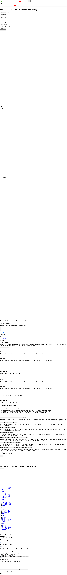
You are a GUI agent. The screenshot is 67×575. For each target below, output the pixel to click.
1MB (37, 473)
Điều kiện (4, 479)
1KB (1, 473)
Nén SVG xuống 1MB (6, 528)
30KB (15, 473)
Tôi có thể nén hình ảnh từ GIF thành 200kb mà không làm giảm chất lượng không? (13, 417)
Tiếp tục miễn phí (25, 569)
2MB (39, 473)
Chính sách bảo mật (6, 531)
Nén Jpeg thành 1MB (6, 488)
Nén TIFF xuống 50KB (6, 518)
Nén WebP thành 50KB (6, 502)
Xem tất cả (4, 489)
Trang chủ (4, 530)
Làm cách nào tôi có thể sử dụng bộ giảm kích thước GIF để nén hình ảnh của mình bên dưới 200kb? (16, 447)
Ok (0, 573)
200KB (29, 473)
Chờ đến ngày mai (25, 556)
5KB (3, 473)
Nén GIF (3, 509)
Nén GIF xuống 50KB (6, 510)
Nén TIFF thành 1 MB (6, 520)
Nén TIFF (4, 517)
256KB (32, 473)
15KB (8, 473)
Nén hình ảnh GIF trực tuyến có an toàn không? (7, 427)
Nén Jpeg (4, 485)
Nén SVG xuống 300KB (6, 527)
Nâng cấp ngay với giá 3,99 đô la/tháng (16, 556)
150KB (26, 473)
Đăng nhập (25, 1)
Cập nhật (1, 468)
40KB (18, 473)
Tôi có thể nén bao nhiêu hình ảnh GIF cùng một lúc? (8, 422)
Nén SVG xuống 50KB (6, 526)
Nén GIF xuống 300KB (6, 511)
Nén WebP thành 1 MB (6, 504)
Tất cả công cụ (10, 1)
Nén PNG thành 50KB (6, 494)
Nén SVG (4, 525)
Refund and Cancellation (6, 480)
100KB (23, 473)
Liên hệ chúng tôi (5, 481)
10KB (5, 473)
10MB (42, 473)
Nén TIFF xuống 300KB (6, 519)
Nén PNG (4, 493)
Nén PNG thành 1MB (6, 496)
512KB (35, 473)
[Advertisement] (19, 33)
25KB (13, 473)
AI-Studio (18, 1)
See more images (3, 338)
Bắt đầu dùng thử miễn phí (4, 556)
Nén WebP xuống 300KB (6, 503)
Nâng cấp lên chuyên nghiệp (4, 347)
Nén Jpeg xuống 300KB (6, 487)
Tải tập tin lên (3, 28)
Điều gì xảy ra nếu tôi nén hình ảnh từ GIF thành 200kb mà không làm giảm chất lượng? (13, 437)
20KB (10, 473)
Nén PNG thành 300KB (6, 495)
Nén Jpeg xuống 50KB (6, 486)
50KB (20, 473)
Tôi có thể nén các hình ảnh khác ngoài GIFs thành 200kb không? (10, 442)
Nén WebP (4, 501)
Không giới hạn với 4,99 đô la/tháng (10, 569)
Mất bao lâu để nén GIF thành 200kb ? (6, 432)
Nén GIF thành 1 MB (6, 512)
